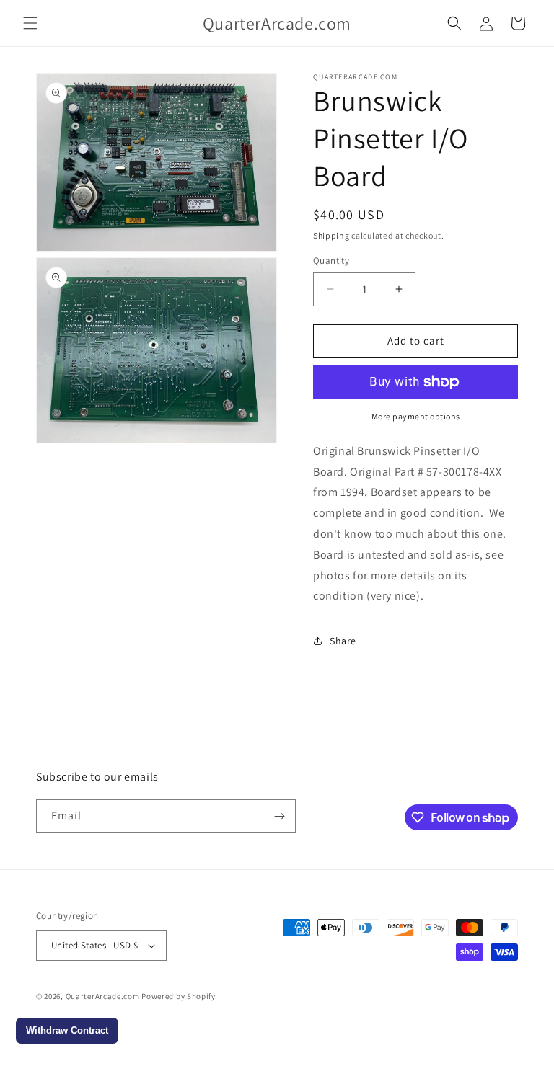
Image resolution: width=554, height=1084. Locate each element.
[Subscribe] (279, 816)
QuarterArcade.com (103, 996)
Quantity (331, 260)
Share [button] (343, 640)
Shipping (331, 235)
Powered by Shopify (178, 996)
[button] (30, 23)
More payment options (415, 416)
